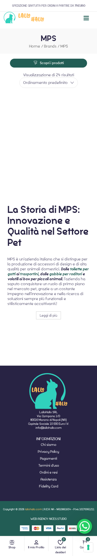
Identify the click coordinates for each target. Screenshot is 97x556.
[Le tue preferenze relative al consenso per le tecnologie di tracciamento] (88, 547)
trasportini (29, 274)
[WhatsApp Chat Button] (84, 526)
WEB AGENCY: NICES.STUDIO (48, 519)
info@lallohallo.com (49, 428)
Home (34, 46)
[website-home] (24, 18)
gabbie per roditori (65, 274)
